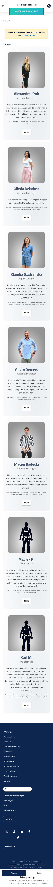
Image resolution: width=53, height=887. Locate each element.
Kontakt (9, 819)
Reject (39, 873)
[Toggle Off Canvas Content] (3, 6)
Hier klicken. (30, 35)
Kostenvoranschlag (26, 11)
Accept (14, 873)
